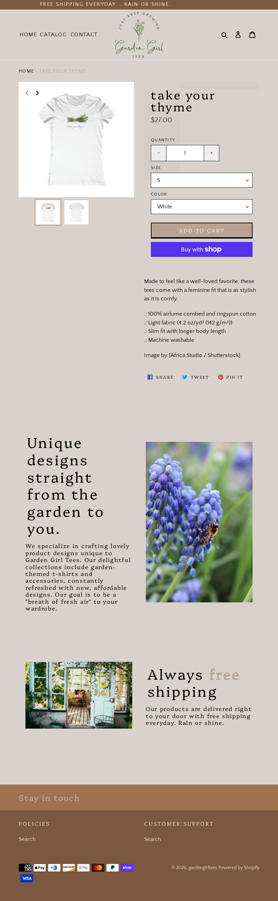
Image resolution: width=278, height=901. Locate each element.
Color (159, 194)
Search (27, 839)
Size (156, 167)
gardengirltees (202, 867)
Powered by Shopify (238, 867)
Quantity (163, 139)
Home (26, 71)
